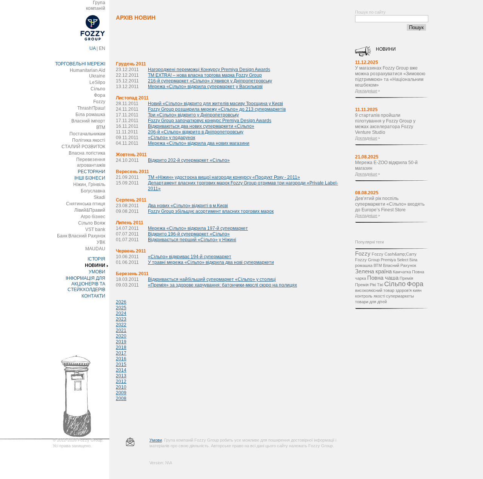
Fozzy (99, 101)
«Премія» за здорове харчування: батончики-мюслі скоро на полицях (222, 285)
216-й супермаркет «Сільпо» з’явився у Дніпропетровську (210, 81)
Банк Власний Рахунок (81, 236)
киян (417, 290)
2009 (121, 392)
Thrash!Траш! (91, 108)
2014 (121, 370)
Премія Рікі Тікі (369, 284)
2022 (121, 324)
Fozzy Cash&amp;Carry (394, 254)
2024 (121, 313)
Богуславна (93, 191)
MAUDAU (95, 248)
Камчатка (402, 272)
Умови (155, 440)
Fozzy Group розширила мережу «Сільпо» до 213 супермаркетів (217, 109)
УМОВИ (97, 271)
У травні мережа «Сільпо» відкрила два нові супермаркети (211, 262)
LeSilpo (97, 82)
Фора (99, 95)
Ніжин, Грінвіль (89, 184)
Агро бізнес (93, 216)
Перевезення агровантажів (90, 162)
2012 (121, 381)
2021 (121, 330)
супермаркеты (400, 296)
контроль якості (370, 296)
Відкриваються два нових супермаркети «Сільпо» (201, 126)
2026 (121, 302)
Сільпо (98, 88)
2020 (121, 336)
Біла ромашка (90, 114)
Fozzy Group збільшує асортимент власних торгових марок (211, 211)
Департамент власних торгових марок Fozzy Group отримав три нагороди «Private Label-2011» (243, 185)
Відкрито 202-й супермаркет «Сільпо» (189, 160)
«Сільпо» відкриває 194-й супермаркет (189, 256)
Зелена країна (373, 271)
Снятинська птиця (85, 203)
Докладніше (366, 90)
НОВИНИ (95, 265)
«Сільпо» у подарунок (171, 137)
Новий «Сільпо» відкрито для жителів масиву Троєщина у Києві (215, 103)
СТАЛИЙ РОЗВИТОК (83, 146)
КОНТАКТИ (93, 296)
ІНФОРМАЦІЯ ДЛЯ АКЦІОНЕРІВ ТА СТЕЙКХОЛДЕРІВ (85, 284)
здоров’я (403, 290)
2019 (121, 341)
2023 (121, 319)
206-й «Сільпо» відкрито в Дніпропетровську (195, 132)
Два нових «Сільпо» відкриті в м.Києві (188, 205)
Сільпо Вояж (91, 223)
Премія (406, 278)
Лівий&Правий (89, 210)
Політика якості (88, 140)
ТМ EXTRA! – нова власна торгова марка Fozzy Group (205, 75)
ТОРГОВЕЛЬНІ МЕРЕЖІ (80, 64)
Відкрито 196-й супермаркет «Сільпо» (189, 234)
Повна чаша (382, 277)
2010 (121, 387)
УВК (101, 242)
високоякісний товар (374, 290)
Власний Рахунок (399, 265)
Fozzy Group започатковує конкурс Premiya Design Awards (209, 120)
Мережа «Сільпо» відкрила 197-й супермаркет (198, 228)
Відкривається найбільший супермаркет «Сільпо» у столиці (212, 279)
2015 (121, 364)
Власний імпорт (88, 121)
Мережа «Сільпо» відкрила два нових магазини (198, 143)
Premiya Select (394, 259)
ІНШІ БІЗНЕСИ (89, 178)
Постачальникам (87, 133)
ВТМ (100, 127)
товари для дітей (371, 301)
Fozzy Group (367, 259)
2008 (121, 398)
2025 (121, 307)
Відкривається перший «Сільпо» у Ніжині (192, 239)
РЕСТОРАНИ (91, 171)
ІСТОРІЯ (96, 259)
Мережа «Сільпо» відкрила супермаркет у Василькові (205, 86)
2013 (121, 375)
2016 (121, 358)
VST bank (95, 229)
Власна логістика (87, 153)
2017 (121, 353)
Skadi (99, 197)
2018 (121, 347)
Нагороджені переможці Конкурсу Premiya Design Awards (209, 69)
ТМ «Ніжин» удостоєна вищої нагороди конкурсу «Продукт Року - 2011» (224, 177)
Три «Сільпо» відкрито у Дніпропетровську (193, 115)
